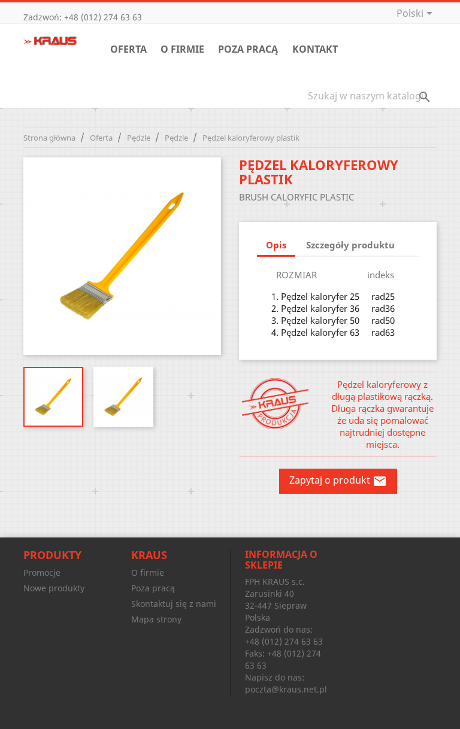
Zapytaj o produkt (338, 481)
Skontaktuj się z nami (173, 603)
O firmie (182, 49)
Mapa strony (156, 619)
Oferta (128, 49)
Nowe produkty (53, 588)
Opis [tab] (276, 245)
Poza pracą (248, 49)
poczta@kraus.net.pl (286, 689)
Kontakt (315, 49)
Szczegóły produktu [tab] (350, 245)
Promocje (41, 572)
